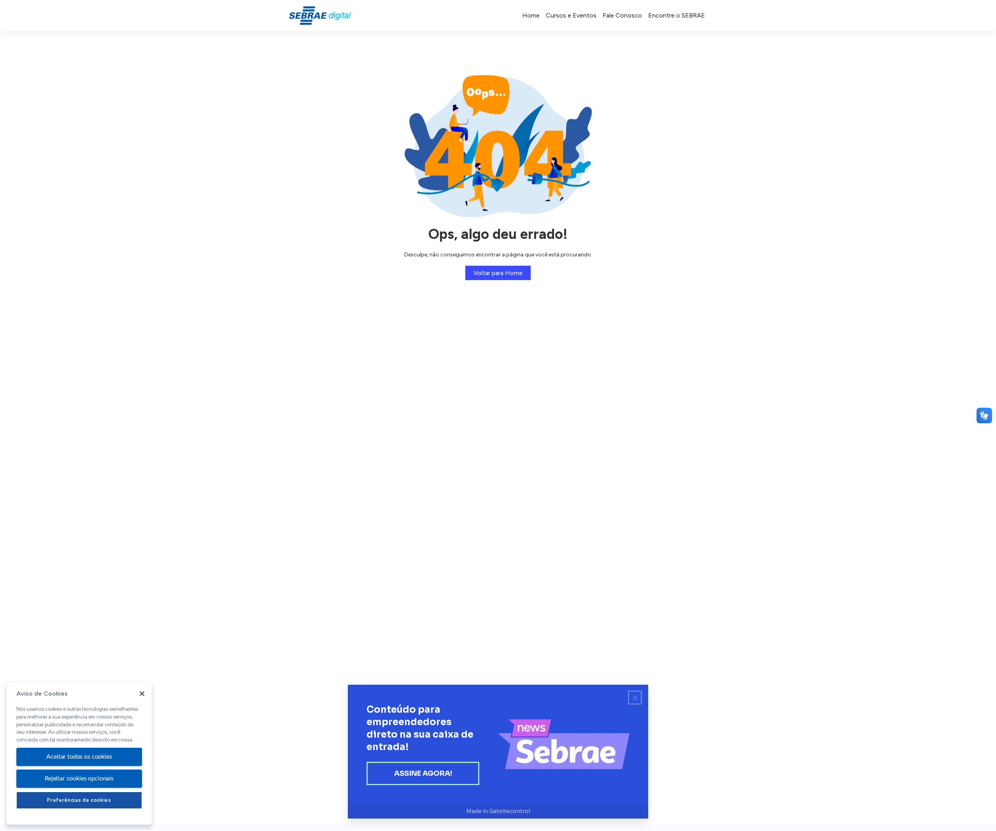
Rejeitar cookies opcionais (79, 778)
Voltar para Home (498, 273)
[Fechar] (142, 693)
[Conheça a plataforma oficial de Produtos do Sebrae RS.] (320, 15)
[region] (79, 753)
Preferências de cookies (79, 800)
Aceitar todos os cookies (79, 757)
